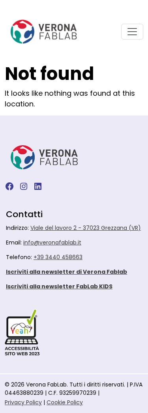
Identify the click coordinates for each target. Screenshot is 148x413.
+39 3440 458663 (58, 257)
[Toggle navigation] (132, 32)
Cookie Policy (65, 402)
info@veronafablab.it (52, 242)
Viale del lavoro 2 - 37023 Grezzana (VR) (85, 228)
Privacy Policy (23, 402)
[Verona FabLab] (43, 31)
